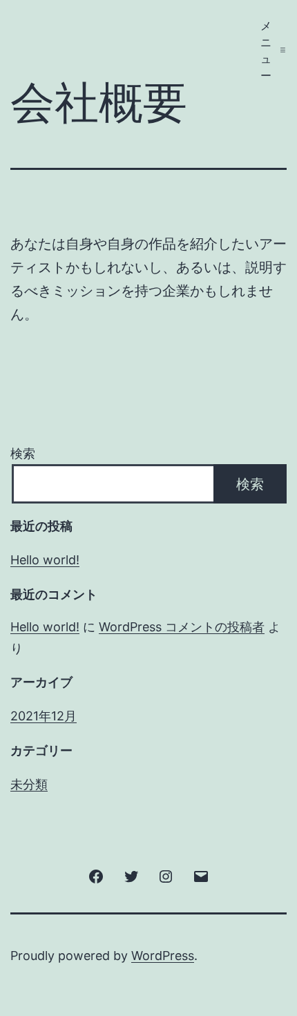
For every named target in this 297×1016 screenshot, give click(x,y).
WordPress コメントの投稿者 (182, 627)
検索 (22, 453)
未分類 (29, 784)
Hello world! (44, 560)
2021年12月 (43, 716)
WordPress (162, 955)
